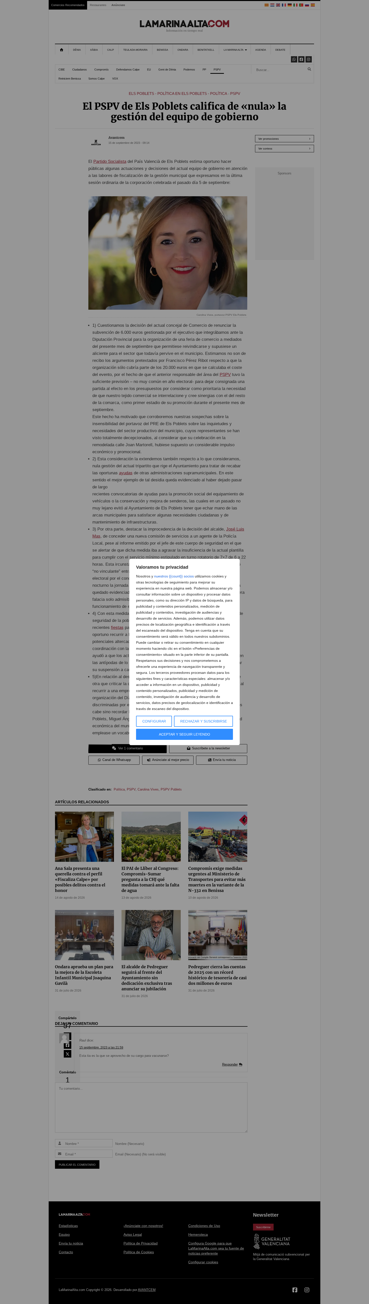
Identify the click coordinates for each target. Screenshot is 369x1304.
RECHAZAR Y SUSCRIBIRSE (203, 721)
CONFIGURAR (154, 721)
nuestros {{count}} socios (174, 576)
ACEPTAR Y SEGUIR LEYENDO (184, 734)
